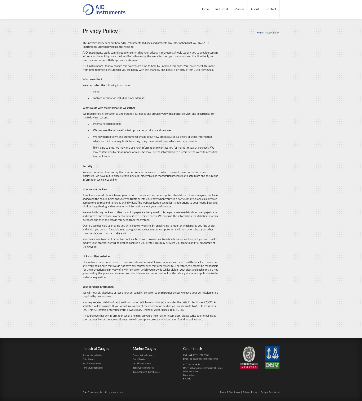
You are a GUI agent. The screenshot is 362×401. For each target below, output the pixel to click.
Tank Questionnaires (93, 368)
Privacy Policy (250, 392)
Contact (270, 9)
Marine (239, 9)
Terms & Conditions (230, 392)
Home (204, 9)
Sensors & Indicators (93, 355)
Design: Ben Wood (270, 392)
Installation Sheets (92, 363)
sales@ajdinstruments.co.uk (204, 359)
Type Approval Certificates (146, 372)
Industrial (221, 9)
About (255, 9)
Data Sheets (89, 359)
